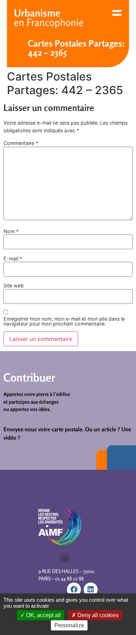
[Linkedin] (91, 589)
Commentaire (20, 143)
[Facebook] (74, 589)
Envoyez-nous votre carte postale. (43, 429)
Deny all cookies (97, 615)
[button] (64, 558)
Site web (13, 285)
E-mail (12, 258)
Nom (10, 231)
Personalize (69, 625)
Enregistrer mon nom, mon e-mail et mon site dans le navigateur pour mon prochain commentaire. (64, 321)
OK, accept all (43, 615)
